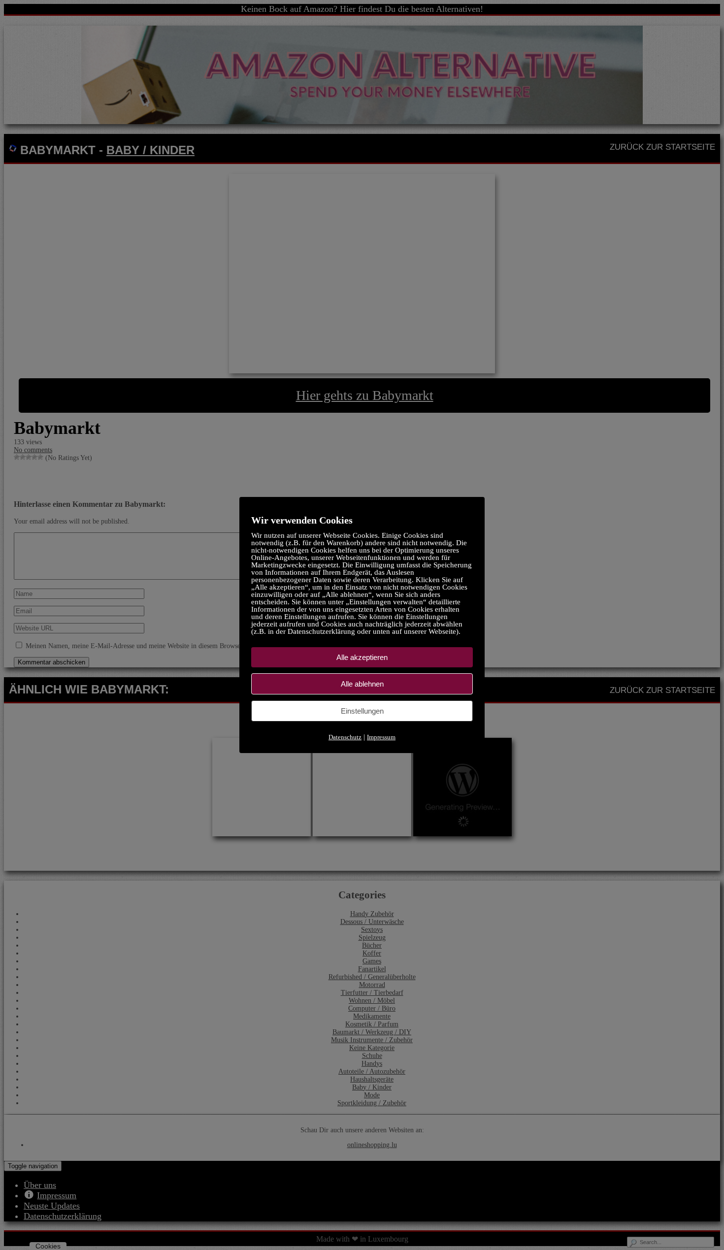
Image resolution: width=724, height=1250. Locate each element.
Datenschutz (345, 737)
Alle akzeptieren (362, 657)
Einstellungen (362, 711)
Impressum (381, 737)
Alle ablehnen (362, 684)
